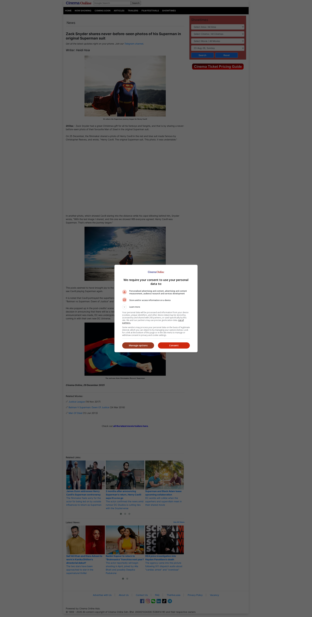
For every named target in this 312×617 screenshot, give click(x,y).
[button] (156, 307)
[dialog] (156, 308)
